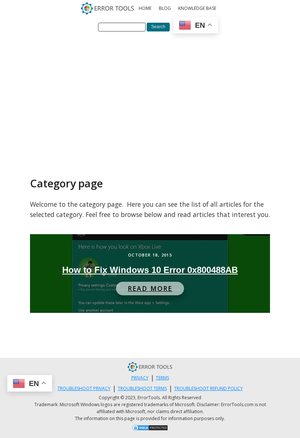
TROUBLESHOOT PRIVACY (83, 388)
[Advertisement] (150, 92)
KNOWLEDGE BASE (197, 8)
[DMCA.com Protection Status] (150, 428)
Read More (150, 288)
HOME (145, 8)
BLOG (165, 8)
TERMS (162, 378)
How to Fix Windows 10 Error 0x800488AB (150, 270)
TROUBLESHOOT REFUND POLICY (208, 388)
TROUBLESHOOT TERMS (142, 388)
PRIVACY (140, 378)
